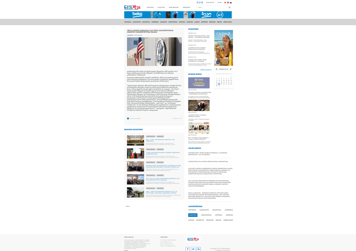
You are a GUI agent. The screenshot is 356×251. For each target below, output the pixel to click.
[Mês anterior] (216, 69)
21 (228, 82)
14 (228, 80)
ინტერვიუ (212, 22)
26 (223, 84)
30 (216, 85)
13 (226, 80)
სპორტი (197, 22)
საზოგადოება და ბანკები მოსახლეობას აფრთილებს (208, 161)
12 (223, 80)
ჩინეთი (219, 22)
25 (221, 84)
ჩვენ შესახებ (173, 7)
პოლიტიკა (127, 22)
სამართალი (137, 22)
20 (226, 82)
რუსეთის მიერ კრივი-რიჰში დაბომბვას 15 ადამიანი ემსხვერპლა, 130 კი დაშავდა (207, 153)
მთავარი (150, 7)
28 (228, 84)
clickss (128, 206)
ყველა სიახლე (205, 69)
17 (219, 82)
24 (219, 84)
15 (231, 80)
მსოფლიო (204, 22)
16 (216, 82)
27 (226, 84)
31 (219, 85)
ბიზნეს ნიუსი (227, 22)
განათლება (146, 22)
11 (221, 80)
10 (219, 80)
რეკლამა (161, 7)
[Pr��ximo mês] (231, 69)
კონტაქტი (186, 7)
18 (221, 82)
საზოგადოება (173, 22)
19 (223, 82)
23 (216, 84)
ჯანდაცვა (190, 22)
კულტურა (182, 22)
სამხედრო (163, 22)
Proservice (226, 250)
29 (231, 84)
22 (231, 82)
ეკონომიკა (155, 22)
